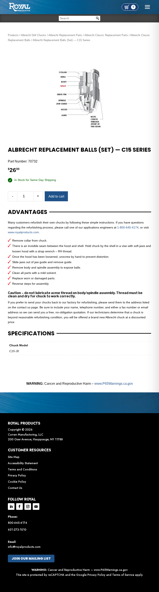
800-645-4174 (17, 523)
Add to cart (56, 196)
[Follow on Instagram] (27, 506)
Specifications (31, 333)
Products (13, 35)
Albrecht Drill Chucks (33, 35)
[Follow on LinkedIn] (11, 506)
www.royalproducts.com (23, 232)
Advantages (27, 212)
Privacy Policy (17, 475)
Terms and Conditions (22, 469)
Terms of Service (123, 575)
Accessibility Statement (23, 463)
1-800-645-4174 (128, 227)
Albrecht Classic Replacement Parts (106, 35)
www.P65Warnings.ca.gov (113, 383)
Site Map (13, 457)
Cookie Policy (17, 482)
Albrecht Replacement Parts (65, 35)
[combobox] (79, 18)
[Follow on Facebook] (19, 506)
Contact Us (15, 488)
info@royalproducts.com (24, 547)
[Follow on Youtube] (36, 506)
